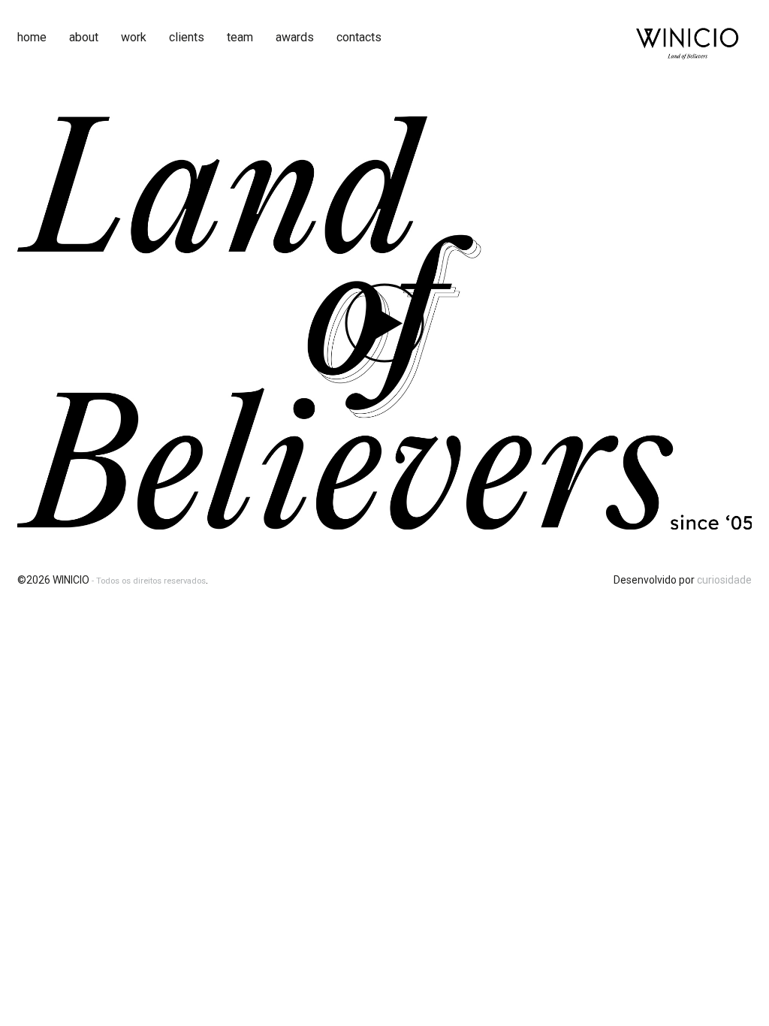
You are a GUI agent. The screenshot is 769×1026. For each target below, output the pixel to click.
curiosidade (724, 580)
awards (295, 37)
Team (240, 37)
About (83, 37)
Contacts (358, 37)
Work (133, 37)
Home (32, 37)
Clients (186, 37)
